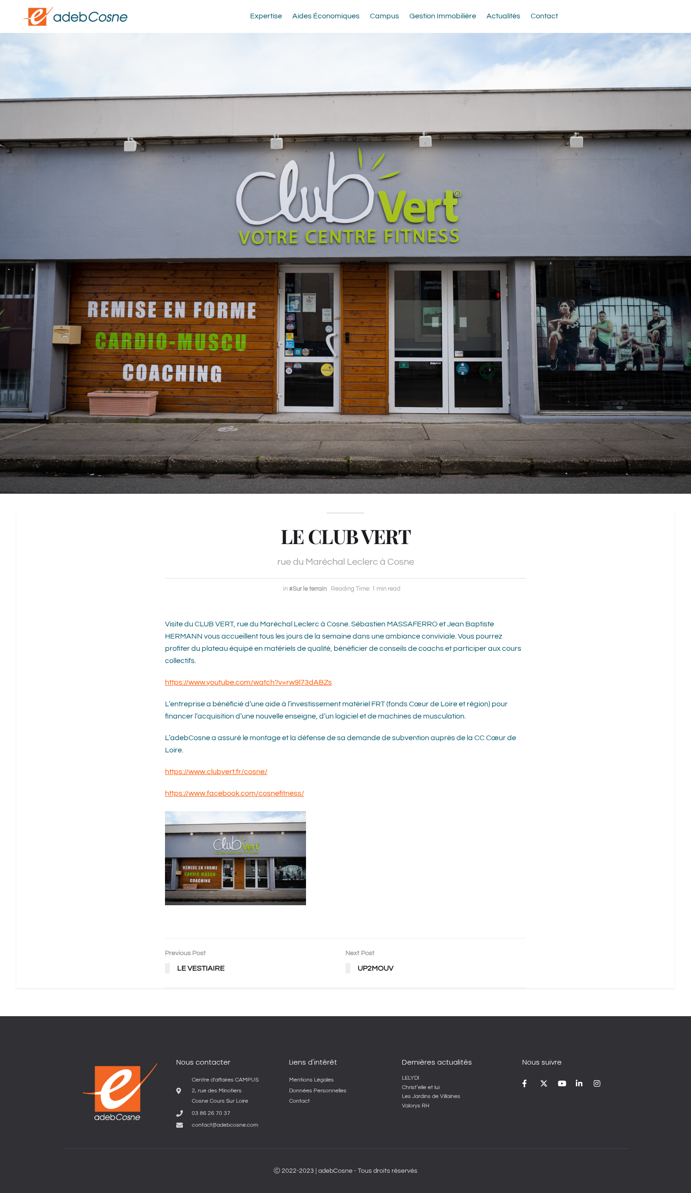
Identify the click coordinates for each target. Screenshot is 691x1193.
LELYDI (410, 1078)
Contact (544, 16)
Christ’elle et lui (421, 1087)
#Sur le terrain (308, 588)
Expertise (266, 16)
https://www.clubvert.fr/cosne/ (216, 771)
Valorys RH (415, 1106)
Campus (384, 16)
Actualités (503, 16)
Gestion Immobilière (442, 16)
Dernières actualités (437, 1062)
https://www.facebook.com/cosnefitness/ (234, 793)
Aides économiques (326, 16)
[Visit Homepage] (75, 16)
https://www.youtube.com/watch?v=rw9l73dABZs (248, 682)
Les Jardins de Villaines (431, 1096)
